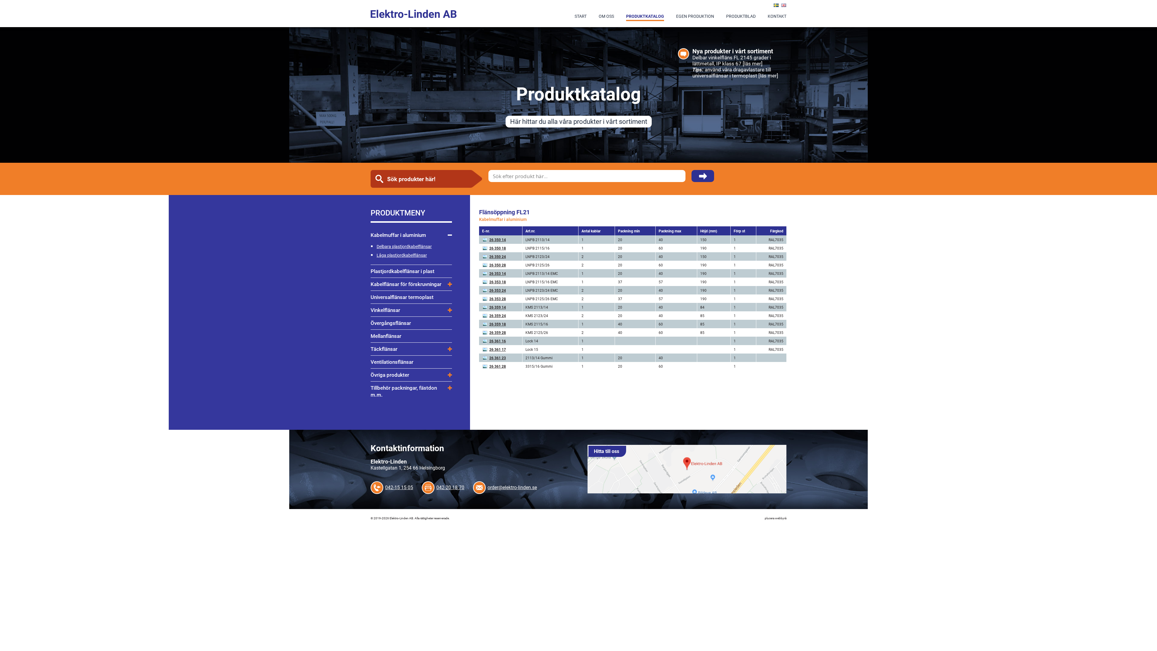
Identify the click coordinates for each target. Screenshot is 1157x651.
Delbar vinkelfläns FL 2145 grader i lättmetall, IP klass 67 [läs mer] (731, 60)
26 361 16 (497, 340)
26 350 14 (497, 239)
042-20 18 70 (450, 487)
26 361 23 (497, 357)
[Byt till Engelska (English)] (783, 5)
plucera (769, 518)
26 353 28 (497, 298)
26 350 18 (497, 248)
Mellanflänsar (386, 335)
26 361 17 (497, 349)
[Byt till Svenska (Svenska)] (776, 5)
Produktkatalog (645, 16)
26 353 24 (497, 290)
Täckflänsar (384, 348)
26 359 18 (497, 324)
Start (581, 16)
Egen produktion (695, 16)
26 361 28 (497, 366)
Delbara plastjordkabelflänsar (404, 246)
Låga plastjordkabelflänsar (402, 255)
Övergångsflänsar (391, 322)
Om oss (606, 16)
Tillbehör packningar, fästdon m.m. (404, 391)
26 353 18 (497, 281)
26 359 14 (497, 307)
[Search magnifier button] (702, 179)
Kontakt (777, 16)
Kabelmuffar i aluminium (398, 234)
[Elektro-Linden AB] (414, 14)
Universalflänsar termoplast (402, 297)
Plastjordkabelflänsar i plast (402, 271)
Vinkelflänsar (385, 310)
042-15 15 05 (399, 487)
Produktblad (741, 16)
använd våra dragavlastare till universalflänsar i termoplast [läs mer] (735, 72)
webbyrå (780, 518)
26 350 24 (497, 256)
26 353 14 (497, 273)
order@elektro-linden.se (512, 487)
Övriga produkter (390, 374)
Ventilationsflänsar (392, 361)
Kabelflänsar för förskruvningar (406, 284)
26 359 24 (497, 315)
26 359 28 (497, 332)
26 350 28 (497, 265)
